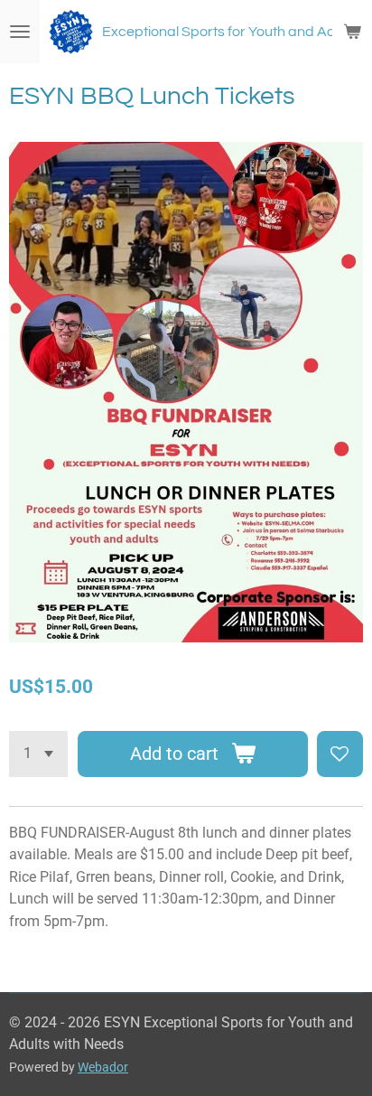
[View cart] (352, 31)
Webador (103, 1067)
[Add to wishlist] (340, 754)
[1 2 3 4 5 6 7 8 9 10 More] (38, 754)
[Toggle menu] (20, 31)
